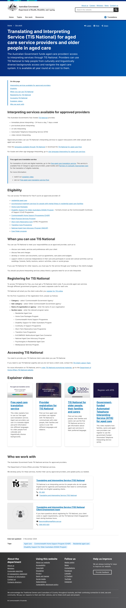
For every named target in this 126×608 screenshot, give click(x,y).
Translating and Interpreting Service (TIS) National (58, 495)
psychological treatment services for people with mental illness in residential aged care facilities (47, 204)
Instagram (68, 582)
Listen (89, 26)
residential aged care (19, 200)
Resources (40, 17)
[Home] (31, 7)
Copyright (40, 568)
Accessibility (40, 565)
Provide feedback (102, 572)
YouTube (68, 579)
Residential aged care (81, 544)
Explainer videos (16, 101)
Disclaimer (40, 571)
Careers (92, 6)
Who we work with (17, 104)
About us (85, 6)
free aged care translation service (63, 163)
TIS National (43, 118)
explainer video (28, 177)
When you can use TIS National (21, 92)
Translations (112, 17)
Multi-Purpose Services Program (23, 219)
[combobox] (94, 9)
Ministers (100, 6)
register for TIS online (55, 291)
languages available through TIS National (29, 147)
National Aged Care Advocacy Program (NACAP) (29, 228)
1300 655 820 (44, 525)
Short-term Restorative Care (22, 222)
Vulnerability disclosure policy (47, 585)
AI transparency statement (17, 574)
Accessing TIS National (18, 98)
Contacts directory (14, 582)
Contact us (114, 6)
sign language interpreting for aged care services (66, 152)
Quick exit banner (42, 576)
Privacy (39, 573)
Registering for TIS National (20, 95)
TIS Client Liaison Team (82, 363)
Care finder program (19, 231)
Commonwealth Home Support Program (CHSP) (52, 544)
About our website (43, 562)
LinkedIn (68, 573)
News (107, 6)
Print (97, 26)
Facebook (68, 571)
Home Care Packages (19, 207)
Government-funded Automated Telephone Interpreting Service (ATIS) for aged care (105, 412)
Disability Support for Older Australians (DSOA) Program (32, 210)
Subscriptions (41, 582)
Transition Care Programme (21, 225)
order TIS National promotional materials (56, 368)
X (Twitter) (68, 576)
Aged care (28, 544)
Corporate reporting (15, 571)
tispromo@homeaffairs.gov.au (50, 521)
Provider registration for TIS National (48, 405)
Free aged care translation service (19, 405)
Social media (41, 579)
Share (106, 26)
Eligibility (13, 88)
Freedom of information (16, 577)
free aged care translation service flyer (34, 180)
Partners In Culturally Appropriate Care (73, 166)
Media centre (69, 562)
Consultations (70, 568)
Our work (28, 17)
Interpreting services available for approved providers (30, 85)
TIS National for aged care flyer (70, 147)
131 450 (42, 492)
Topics (19, 17)
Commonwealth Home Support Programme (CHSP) (30, 215)
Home (11, 17)
